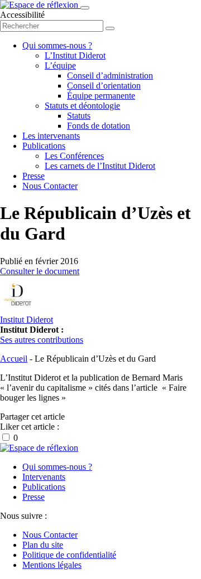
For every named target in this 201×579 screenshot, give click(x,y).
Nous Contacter (50, 186)
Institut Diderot (26, 319)
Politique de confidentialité (69, 554)
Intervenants (43, 476)
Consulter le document (39, 271)
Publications (43, 145)
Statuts (78, 115)
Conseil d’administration (110, 75)
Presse (33, 176)
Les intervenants (51, 135)
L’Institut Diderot (75, 55)
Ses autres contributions (41, 339)
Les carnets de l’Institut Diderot (100, 166)
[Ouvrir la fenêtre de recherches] (110, 28)
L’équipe (60, 65)
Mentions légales (52, 565)
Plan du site (42, 544)
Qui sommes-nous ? (57, 45)
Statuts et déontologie (82, 105)
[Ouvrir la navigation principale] (84, 7)
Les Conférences (74, 155)
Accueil (13, 358)
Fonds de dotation (98, 125)
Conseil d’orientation (104, 85)
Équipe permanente (101, 95)
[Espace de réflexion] (40, 4)
